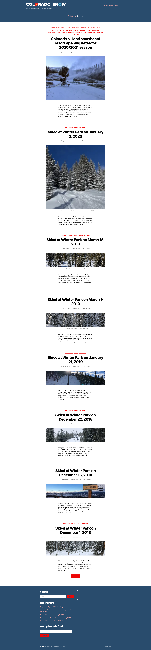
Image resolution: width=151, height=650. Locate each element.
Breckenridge (83, 27)
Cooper (98, 27)
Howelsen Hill (98, 29)
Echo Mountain (72, 29)
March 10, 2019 (76, 308)
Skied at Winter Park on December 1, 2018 (75, 530)
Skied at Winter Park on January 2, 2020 (75, 134)
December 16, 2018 (76, 479)
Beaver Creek (75, 27)
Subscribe (44, 635)
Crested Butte (63, 29)
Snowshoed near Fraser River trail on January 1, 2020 (55, 618)
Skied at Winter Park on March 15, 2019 (75, 241)
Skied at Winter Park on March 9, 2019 (75, 301)
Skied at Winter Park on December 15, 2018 (75, 472)
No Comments (87, 52)
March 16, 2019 (76, 248)
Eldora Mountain (82, 29)
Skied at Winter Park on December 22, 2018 (75, 417)
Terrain (81, 235)
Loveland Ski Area (74, 30)
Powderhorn (95, 30)
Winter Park (100, 32)
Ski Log (76, 127)
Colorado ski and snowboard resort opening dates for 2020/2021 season (75, 43)
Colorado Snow (48, 646)
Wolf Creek (75, 34)
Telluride (89, 32)
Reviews (111, 5)
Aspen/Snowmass (65, 27)
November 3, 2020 (76, 52)
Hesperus (90, 29)
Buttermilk (91, 27)
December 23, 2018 (76, 423)
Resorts (105, 5)
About (116, 5)
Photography (69, 127)
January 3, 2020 (76, 141)
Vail (94, 32)
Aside (64, 466)
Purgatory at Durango (54, 32)
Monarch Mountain (85, 30)
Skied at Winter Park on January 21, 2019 (75, 359)
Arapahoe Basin (55, 27)
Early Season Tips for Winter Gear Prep (51, 607)
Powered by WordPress (59, 646)
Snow (75, 235)
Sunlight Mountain (80, 32)
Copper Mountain (53, 29)
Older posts (75, 576)
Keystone (65, 30)
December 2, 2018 (77, 537)
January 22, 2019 (76, 366)
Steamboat (71, 32)
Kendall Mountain (57, 30)
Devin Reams (66, 52)
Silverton (64, 32)
